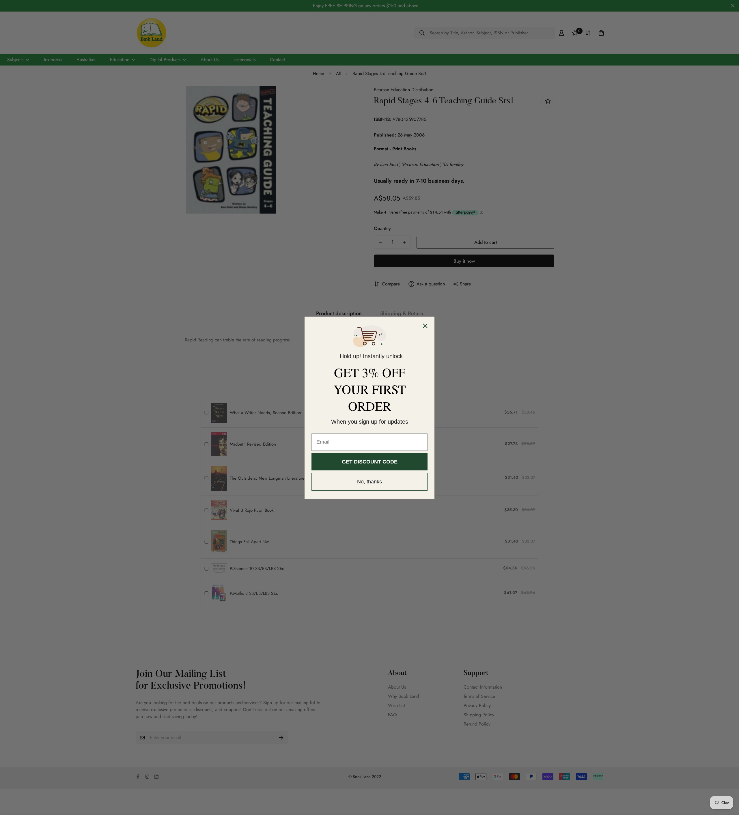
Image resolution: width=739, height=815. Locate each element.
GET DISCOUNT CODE (370, 462)
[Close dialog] (425, 325)
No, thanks (369, 482)
